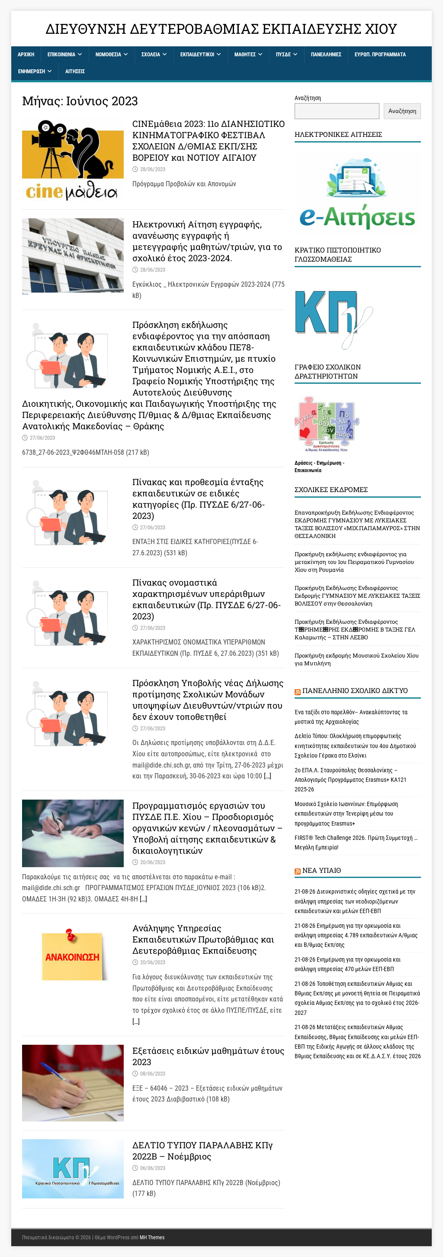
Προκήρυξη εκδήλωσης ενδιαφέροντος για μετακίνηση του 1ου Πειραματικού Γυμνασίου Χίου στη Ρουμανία (354, 561)
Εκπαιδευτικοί (197, 55)
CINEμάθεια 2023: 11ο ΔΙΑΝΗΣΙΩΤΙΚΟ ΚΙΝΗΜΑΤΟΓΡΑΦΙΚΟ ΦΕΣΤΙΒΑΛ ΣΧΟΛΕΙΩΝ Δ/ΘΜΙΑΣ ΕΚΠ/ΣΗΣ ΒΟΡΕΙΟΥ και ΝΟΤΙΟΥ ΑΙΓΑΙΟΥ (208, 140)
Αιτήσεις (75, 71)
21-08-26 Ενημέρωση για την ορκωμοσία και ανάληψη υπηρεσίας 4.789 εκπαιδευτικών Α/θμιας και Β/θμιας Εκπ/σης (356, 935)
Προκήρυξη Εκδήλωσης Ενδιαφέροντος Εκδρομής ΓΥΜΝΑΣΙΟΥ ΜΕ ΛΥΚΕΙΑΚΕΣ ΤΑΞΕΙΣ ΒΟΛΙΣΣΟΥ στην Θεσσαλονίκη (358, 595)
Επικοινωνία (61, 55)
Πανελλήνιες (326, 55)
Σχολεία (150, 55)
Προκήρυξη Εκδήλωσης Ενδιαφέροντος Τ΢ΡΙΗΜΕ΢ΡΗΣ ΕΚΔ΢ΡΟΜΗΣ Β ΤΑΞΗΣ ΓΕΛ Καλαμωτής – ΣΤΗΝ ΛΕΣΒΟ (355, 629)
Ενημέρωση (31, 71)
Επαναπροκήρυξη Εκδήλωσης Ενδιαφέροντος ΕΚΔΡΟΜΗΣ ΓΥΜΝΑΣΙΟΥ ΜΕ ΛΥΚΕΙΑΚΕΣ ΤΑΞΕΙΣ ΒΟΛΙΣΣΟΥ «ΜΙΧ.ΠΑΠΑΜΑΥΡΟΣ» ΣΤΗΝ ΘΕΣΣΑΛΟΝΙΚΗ (357, 524)
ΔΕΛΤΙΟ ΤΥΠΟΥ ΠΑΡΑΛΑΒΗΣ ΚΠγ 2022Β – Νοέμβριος (202, 1150)
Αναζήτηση (308, 97)
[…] (267, 776)
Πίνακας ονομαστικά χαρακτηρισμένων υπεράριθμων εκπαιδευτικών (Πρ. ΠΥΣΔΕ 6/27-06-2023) (206, 599)
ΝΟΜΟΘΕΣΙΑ (108, 55)
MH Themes (152, 1237)
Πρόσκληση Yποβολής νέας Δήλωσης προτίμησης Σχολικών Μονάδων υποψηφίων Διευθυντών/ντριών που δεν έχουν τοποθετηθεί (208, 699)
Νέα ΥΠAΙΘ (321, 870)
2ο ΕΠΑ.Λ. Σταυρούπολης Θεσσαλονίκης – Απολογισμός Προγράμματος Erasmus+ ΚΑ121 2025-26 (351, 780)
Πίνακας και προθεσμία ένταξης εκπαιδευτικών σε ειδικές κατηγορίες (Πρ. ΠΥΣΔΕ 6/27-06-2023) (198, 498)
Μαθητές (245, 55)
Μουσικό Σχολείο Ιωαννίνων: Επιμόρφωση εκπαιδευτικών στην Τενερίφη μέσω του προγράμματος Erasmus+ (346, 813)
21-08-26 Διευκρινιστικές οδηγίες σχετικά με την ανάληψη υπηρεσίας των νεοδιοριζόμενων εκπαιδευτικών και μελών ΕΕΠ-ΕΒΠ (355, 901)
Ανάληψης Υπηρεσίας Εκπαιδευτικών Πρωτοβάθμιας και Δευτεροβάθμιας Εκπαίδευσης (203, 939)
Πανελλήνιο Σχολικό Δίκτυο (355, 690)
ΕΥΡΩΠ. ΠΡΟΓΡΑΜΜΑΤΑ (380, 55)
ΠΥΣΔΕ (283, 55)
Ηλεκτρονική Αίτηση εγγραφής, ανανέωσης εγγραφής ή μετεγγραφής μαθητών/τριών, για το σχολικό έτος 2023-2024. (207, 240)
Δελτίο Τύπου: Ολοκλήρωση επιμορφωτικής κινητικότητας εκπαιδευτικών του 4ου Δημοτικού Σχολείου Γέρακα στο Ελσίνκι (355, 745)
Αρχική (26, 55)
